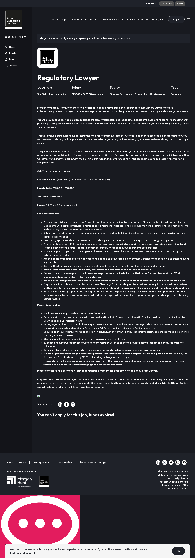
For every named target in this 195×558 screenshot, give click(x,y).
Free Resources (134, 19)
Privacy (23, 462)
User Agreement (42, 462)
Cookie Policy (64, 462)
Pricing (93, 19)
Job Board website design (91, 462)
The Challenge (58, 19)
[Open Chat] (40, 526)
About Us (77, 19)
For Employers (111, 19)
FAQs (10, 462)
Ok (178, 551)
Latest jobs (157, 19)
